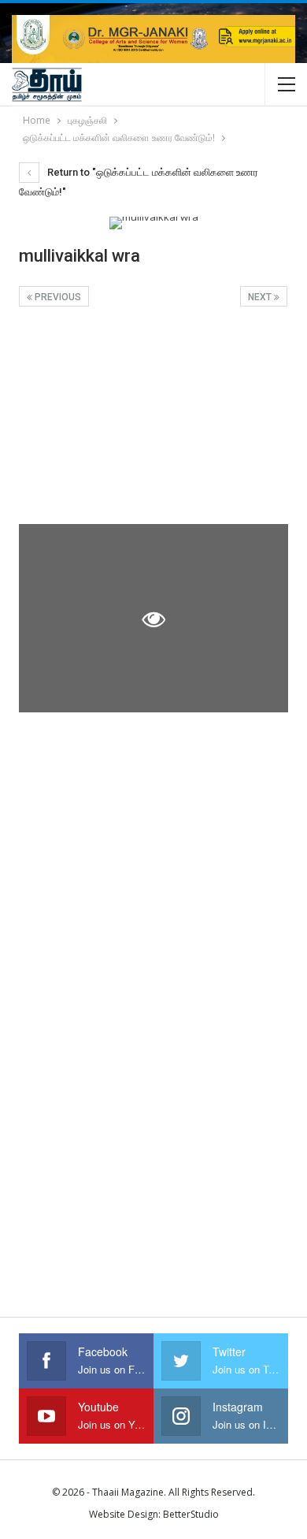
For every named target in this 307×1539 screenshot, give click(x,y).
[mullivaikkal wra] (153, 420)
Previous (56, 297)
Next (261, 297)
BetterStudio (191, 1514)
